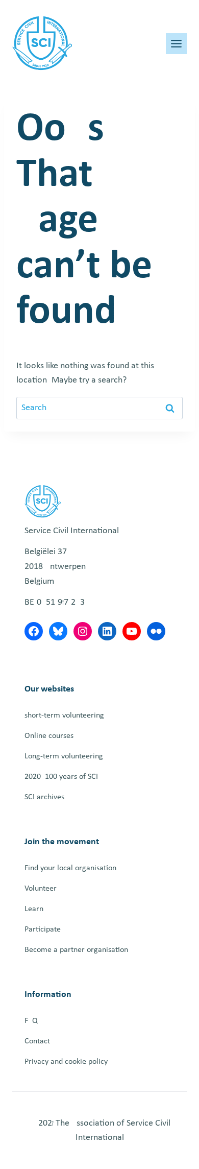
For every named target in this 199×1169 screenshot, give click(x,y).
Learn (33, 909)
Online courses (48, 736)
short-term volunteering (64, 715)
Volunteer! (41, 889)
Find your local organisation (70, 868)
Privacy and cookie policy (66, 1062)
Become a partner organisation (76, 950)
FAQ (31, 1021)
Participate (42, 929)
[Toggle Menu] (176, 43)
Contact (37, 1041)
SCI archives (44, 797)
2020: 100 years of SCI (61, 777)
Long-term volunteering (63, 756)
